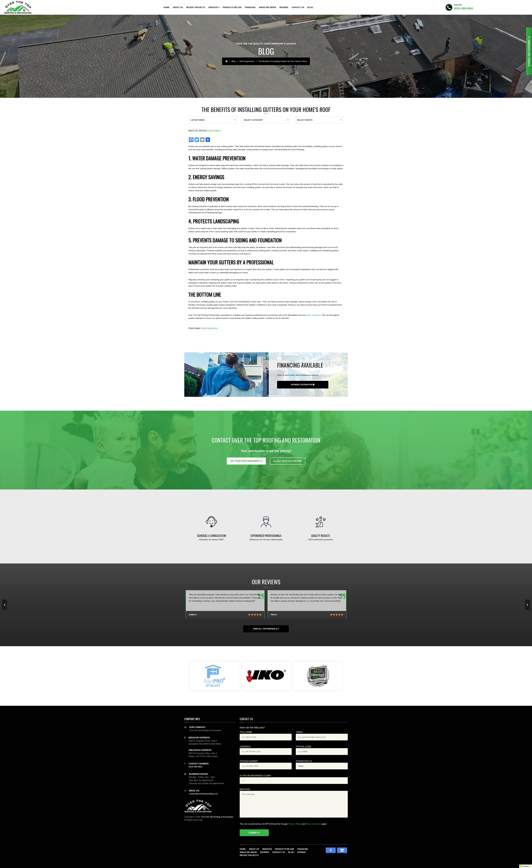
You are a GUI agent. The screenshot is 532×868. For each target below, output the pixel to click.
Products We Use (284, 849)
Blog (234, 61)
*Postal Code (303, 746)
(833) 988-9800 (463, 8)
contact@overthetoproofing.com (203, 793)
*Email (299, 732)
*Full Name (246, 732)
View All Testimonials (265, 629)
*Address (245, 746)
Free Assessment (529, 53)
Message (245, 789)
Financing (302, 849)
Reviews (264, 852)
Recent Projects (249, 855)
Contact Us (278, 852)
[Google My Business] (342, 850)
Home (242, 849)
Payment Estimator (302, 384)
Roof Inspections (247, 61)
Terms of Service (313, 824)
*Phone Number (249, 761)
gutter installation (313, 315)
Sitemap (301, 852)
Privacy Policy (294, 824)
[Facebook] (331, 850)
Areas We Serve (248, 852)
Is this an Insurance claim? (255, 775)
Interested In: (304, 761)
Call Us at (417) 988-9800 (289, 461)
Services (267, 849)
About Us (254, 849)
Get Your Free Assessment (245, 461)
